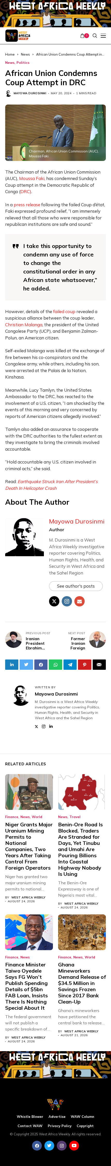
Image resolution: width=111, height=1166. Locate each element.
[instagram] (62, 1146)
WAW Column (82, 1117)
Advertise (57, 1117)
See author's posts (76, 586)
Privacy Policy (60, 1126)
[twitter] (49, 1146)
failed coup (64, 311)
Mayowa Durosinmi (30, 93)
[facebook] (37, 1146)
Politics (23, 63)
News (9, 63)
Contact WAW (30, 1126)
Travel (75, 817)
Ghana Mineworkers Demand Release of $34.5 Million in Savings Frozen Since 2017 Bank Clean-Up (82, 983)
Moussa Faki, (32, 178)
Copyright (85, 1126)
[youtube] (74, 1146)
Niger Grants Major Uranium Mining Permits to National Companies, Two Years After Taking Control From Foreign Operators (29, 846)
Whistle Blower (30, 1117)
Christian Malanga (23, 324)
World (37, 817)
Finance (11, 817)
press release (27, 204)
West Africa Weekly (28, 897)
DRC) (25, 191)
